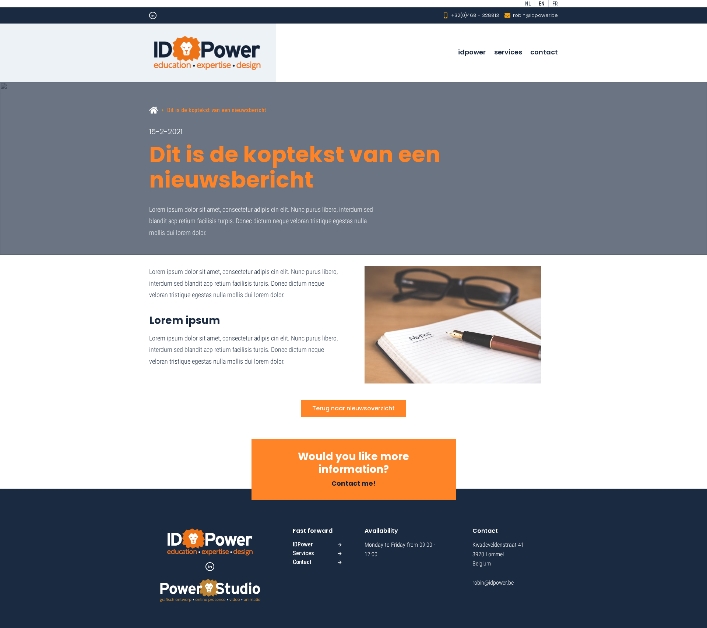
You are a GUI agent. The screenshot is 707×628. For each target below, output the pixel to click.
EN (542, 3)
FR (555, 3)
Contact (544, 52)
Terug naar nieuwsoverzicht (353, 408)
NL (528, 3)
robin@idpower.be (535, 15)
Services (508, 52)
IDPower (472, 52)
